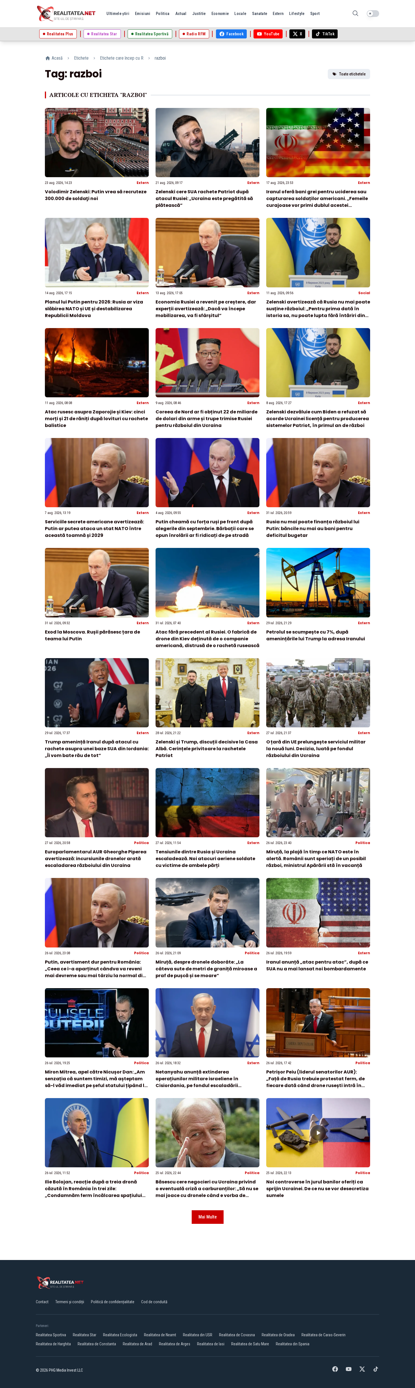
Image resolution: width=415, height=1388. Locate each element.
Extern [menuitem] (278, 13)
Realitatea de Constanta (97, 1344)
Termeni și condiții (69, 1302)
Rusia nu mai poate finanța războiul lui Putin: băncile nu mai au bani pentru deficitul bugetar (312, 529)
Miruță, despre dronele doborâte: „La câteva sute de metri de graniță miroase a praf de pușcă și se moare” (206, 969)
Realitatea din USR (197, 1335)
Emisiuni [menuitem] (142, 13)
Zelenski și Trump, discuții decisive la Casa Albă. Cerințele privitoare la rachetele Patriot (207, 749)
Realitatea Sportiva (51, 1335)
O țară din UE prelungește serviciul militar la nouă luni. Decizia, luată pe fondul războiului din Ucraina (316, 749)
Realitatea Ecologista (120, 1335)
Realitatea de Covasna (237, 1335)
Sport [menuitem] (315, 13)
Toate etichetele (352, 74)
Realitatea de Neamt (160, 1335)
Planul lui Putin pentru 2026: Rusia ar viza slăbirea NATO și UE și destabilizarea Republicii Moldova (94, 309)
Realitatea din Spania (292, 1344)
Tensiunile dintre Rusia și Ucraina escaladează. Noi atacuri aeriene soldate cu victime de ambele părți (205, 859)
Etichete (81, 58)
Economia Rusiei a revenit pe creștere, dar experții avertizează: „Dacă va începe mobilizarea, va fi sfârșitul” (206, 309)
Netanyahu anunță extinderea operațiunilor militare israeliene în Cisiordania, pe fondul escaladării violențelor (197, 1082)
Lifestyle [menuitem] (296, 13)
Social (364, 292)
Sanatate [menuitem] (259, 13)
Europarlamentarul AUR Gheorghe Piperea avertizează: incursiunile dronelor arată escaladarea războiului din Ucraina (96, 859)
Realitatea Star (84, 1335)
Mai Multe (207, 1217)
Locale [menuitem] (240, 13)
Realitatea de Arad (137, 1344)
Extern (143, 182)
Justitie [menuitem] (199, 13)
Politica (141, 842)
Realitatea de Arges (174, 1344)
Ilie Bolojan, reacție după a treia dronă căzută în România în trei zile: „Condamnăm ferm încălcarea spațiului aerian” (93, 1192)
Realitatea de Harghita (53, 1344)
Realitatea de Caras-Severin (324, 1335)
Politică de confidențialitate (112, 1302)
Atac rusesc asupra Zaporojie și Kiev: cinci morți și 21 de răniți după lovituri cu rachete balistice (96, 419)
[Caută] (355, 14)
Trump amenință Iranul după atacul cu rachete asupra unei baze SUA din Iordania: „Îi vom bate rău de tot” (97, 749)
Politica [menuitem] (163, 13)
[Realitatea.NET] (66, 13)
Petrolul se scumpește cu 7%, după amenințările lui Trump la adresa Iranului (315, 635)
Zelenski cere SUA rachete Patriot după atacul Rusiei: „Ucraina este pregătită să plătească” (204, 198)
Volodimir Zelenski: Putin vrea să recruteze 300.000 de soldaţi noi (96, 195)
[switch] (373, 13)
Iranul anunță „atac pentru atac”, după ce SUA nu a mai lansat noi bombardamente (317, 965)
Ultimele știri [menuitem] (117, 13)
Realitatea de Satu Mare (250, 1344)
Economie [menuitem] (220, 13)
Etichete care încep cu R (121, 58)
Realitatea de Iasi (210, 1344)
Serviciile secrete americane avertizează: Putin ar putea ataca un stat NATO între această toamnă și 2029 (94, 529)
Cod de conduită (154, 1302)
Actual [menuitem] (181, 13)
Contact (42, 1302)
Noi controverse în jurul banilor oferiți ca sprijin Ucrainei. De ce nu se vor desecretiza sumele (317, 1189)
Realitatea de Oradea (278, 1335)
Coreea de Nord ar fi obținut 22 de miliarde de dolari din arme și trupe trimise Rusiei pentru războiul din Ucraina (206, 419)
